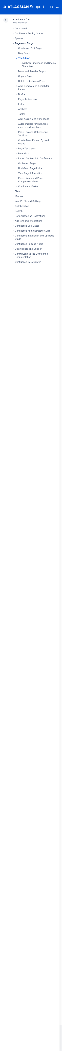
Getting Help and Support (28, 248)
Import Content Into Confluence (35, 158)
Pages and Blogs (24, 43)
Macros (19, 196)
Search (51, 7)
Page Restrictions (27, 99)
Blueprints (23, 153)
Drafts (21, 94)
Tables (21, 113)
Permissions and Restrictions (30, 215)
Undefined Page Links (30, 168)
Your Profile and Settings (28, 201)
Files (17, 191)
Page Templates (27, 148)
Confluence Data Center (28, 261)
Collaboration (22, 206)
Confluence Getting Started (29, 33)
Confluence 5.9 (21, 19)
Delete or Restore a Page (31, 81)
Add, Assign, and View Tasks (33, 118)
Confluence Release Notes (29, 243)
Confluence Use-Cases (27, 225)
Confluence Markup (28, 186)
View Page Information (30, 173)
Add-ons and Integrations (28, 220)
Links (21, 104)
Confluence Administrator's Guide (32, 230)
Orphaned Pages (27, 163)
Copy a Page (25, 76)
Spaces (19, 38)
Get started (21, 28)
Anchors (22, 109)
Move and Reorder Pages (31, 71)
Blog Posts (23, 53)
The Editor (24, 58)
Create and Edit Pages (30, 48)
